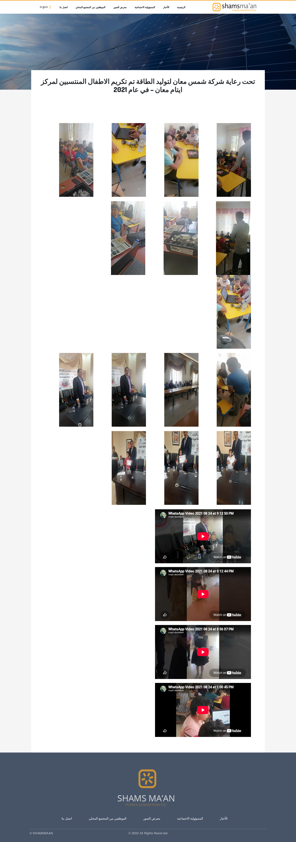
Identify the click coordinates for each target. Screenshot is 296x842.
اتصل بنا (64, 7)
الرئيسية (181, 7)
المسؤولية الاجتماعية (145, 7)
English (44, 7)
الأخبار (166, 7)
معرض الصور (120, 7)
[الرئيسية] (234, 7)
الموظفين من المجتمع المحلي (91, 7)
